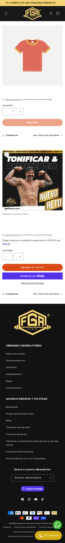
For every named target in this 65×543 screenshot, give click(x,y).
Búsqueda (12, 407)
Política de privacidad (50, 527)
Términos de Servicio (18, 427)
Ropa (9, 381)
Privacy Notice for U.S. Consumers (26, 459)
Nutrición (11, 367)
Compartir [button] (12, 135)
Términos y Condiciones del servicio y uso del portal (32, 443)
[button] (6, 13)
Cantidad (7, 106)
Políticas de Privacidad (19, 452)
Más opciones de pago (32, 283)
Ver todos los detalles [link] (46, 135)
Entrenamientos (15, 361)
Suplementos (14, 374)
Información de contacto (20, 536)
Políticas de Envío (16, 434)
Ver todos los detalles (46, 294)
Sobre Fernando (15, 354)
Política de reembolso (25, 527)
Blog (8, 421)
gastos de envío (13, 99)
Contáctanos (14, 388)
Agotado (32, 122)
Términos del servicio (24, 532)
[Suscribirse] (50, 477)
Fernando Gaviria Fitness (29, 523)
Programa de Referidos (20, 414)
